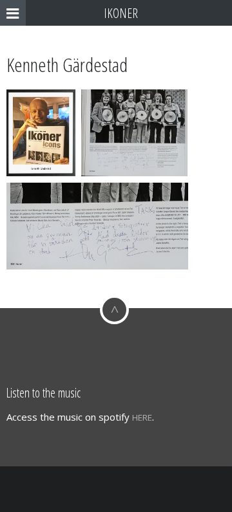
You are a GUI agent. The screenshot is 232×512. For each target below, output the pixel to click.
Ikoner (121, 13)
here (142, 417)
